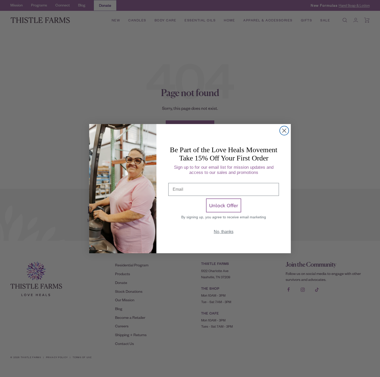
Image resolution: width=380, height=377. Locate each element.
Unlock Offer (223, 205)
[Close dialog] (284, 130)
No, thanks (223, 231)
